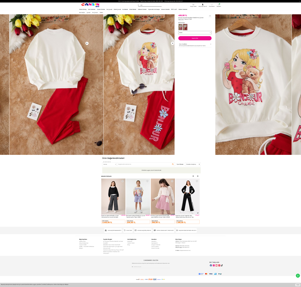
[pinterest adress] (219, 265)
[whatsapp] (298, 276)
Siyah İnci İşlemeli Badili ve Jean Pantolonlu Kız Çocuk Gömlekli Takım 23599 (110, 217)
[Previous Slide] (87, 43)
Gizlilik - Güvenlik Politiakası (86, 246)
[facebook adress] (211, 265)
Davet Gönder (155, 248)
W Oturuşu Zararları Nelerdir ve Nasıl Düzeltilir (113, 242)
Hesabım (153, 241)
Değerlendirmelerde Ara (124, 163)
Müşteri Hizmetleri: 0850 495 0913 (155, 1)
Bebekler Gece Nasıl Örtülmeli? (111, 245)
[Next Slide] (172, 43)
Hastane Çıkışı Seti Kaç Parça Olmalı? (113, 250)
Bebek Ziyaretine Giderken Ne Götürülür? (111, 252)
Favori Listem (155, 246)
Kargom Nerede (155, 245)
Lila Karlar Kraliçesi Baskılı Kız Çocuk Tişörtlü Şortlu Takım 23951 (135, 216)
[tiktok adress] (222, 265)
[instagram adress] (214, 265)
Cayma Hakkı (83, 245)
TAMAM (297, 285)
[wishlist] (122, 181)
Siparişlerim (154, 243)
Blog (128, 245)
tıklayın (66, 284)
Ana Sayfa (82, 12)
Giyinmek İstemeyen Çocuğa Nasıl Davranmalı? (112, 247)
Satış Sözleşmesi (83, 243)
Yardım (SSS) (130, 243)
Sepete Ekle (195, 38)
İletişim (81, 248)
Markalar (129, 241)
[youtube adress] (217, 265)
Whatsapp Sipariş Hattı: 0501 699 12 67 (173, 1)
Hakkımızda (82, 241)
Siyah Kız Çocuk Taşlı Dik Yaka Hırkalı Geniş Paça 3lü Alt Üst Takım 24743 (185, 217)
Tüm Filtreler (180, 164)
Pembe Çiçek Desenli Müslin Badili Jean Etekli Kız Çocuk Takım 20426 (160, 216)
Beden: (181, 32)
